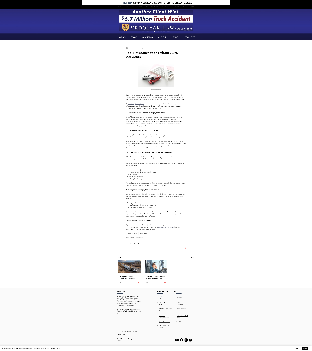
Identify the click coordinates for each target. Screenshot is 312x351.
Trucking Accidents (132, 233)
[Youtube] (177, 340)
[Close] (310, 348)
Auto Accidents (130, 237)
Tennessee (166, 32)
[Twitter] (191, 340)
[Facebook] (181, 340)
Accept (305, 348)
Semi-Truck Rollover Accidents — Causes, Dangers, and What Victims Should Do (129, 277)
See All (192, 257)
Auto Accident (143, 233)
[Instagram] (186, 340)
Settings (297, 348)
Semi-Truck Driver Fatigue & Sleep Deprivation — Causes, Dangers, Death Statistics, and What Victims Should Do (155, 277)
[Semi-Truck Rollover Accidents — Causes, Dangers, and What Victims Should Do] (129, 266)
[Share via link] (138, 243)
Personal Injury (139, 237)
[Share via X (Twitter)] (130, 243)
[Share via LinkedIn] (134, 243)
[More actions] (185, 48)
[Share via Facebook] (126, 243)
